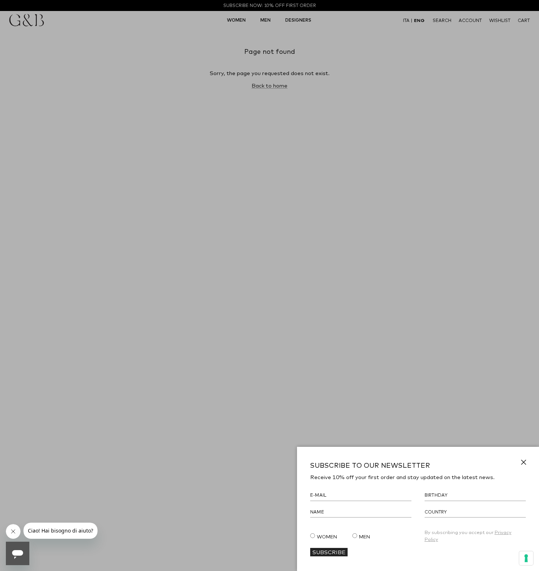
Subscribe (328, 552)
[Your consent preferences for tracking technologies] (526, 558)
